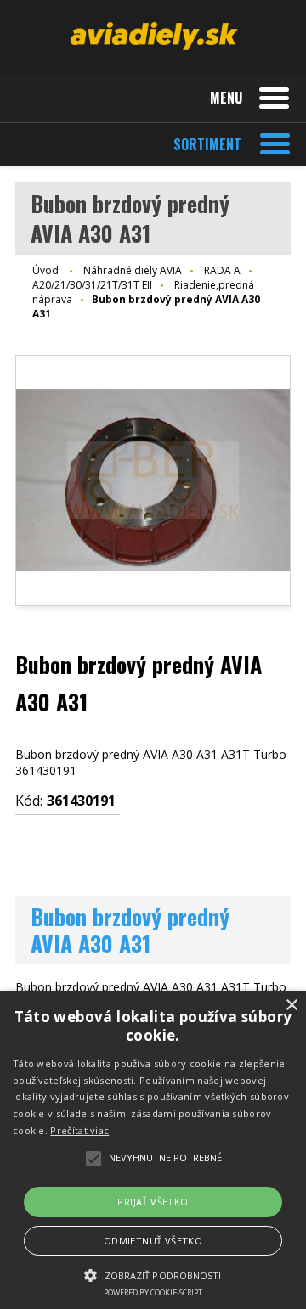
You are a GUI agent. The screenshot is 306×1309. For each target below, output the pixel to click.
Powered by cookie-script (153, 1292)
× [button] (291, 1005)
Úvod (45, 270)
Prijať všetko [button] (152, 1201)
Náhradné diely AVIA (132, 270)
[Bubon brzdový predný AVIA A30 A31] (153, 480)
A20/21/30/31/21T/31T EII (92, 285)
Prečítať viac (79, 1130)
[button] (152, 1274)
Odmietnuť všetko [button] (153, 1240)
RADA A (222, 270)
